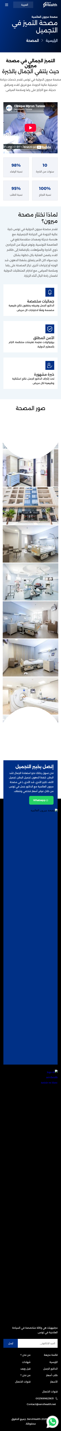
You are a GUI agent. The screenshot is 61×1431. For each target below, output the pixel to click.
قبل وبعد (25, 1368)
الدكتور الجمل (50, 1368)
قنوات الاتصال (22, 1381)
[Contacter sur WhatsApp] (52, 1421)
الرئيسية (53, 1362)
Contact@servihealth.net (41, 1404)
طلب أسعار (52, 1375)
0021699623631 (45, 1398)
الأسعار (54, 1381)
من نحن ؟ (25, 1375)
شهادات (26, 1362)
